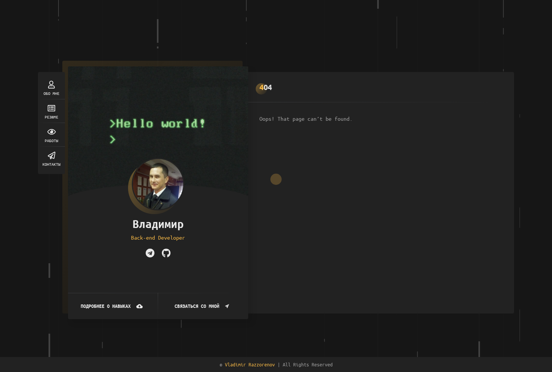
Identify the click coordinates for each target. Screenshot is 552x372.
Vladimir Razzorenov (250, 364)
